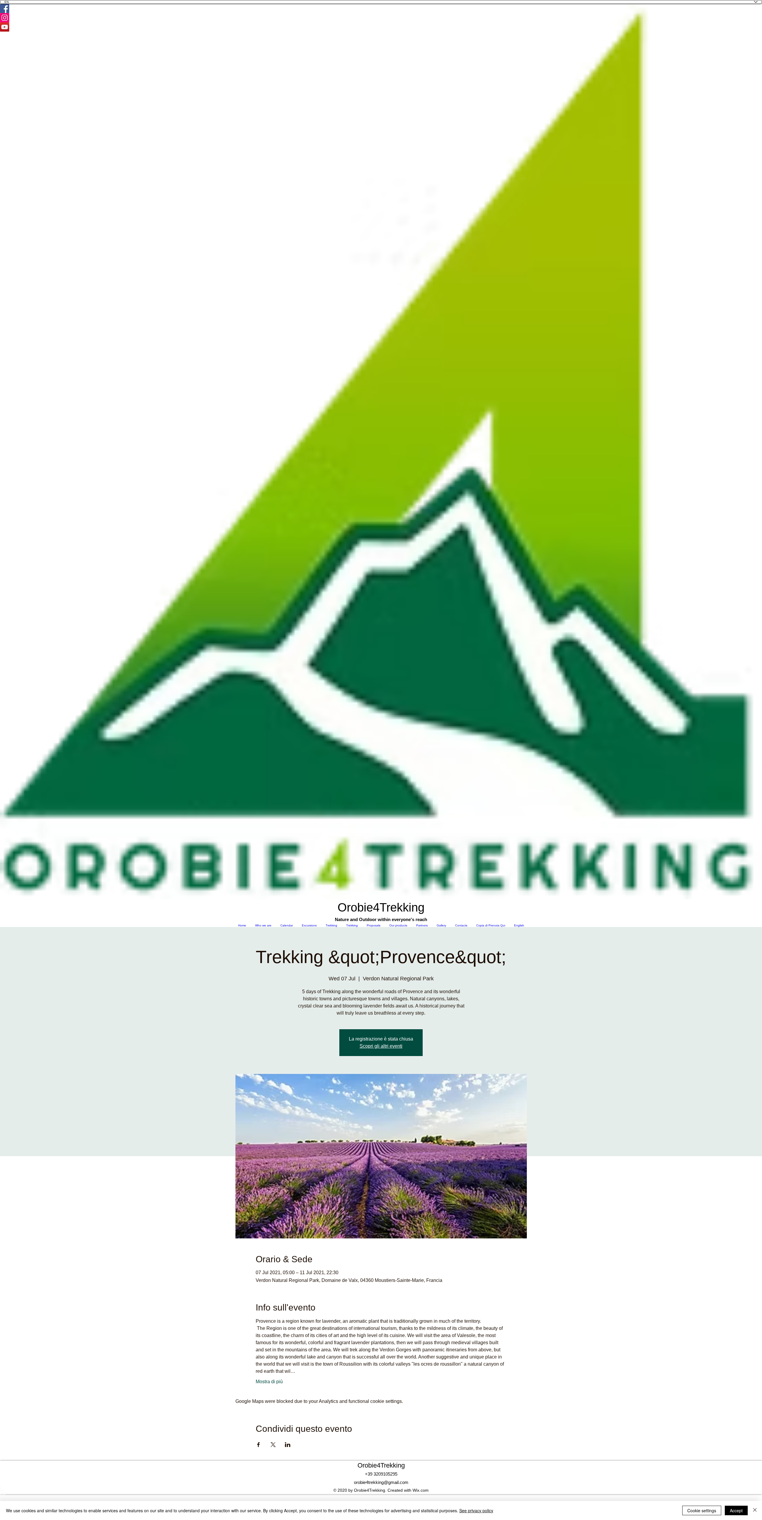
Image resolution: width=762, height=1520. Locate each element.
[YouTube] (381, 27)
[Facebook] (381, 8)
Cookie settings (701, 1510)
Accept (736, 1510)
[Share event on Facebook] (258, 1444)
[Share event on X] (273, 1444)
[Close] (754, 1510)
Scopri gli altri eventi (381, 1046)
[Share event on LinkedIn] (288, 1444)
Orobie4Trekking (381, 1465)
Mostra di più (269, 1381)
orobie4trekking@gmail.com (381, 1482)
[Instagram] (381, 17)
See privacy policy (476, 1510)
